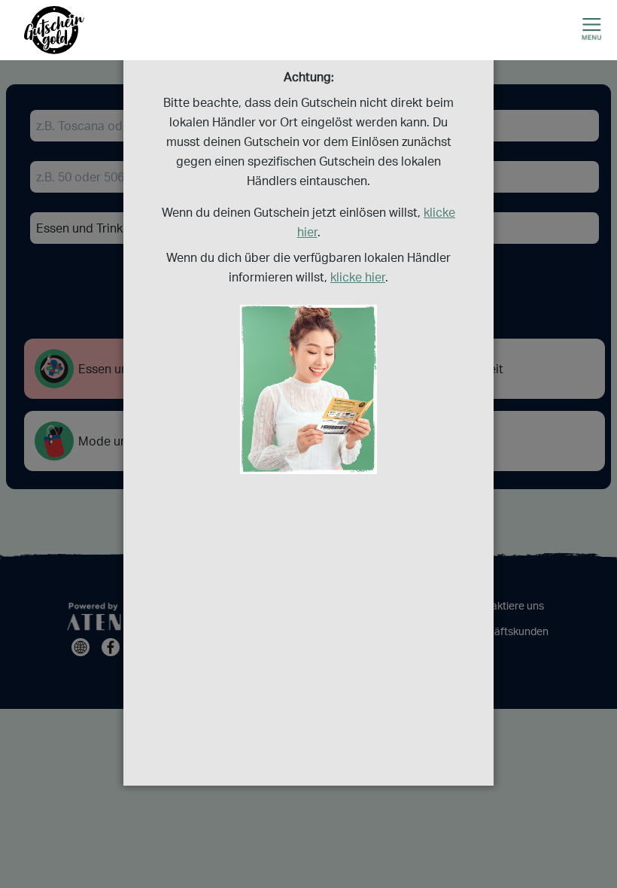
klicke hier (357, 276)
